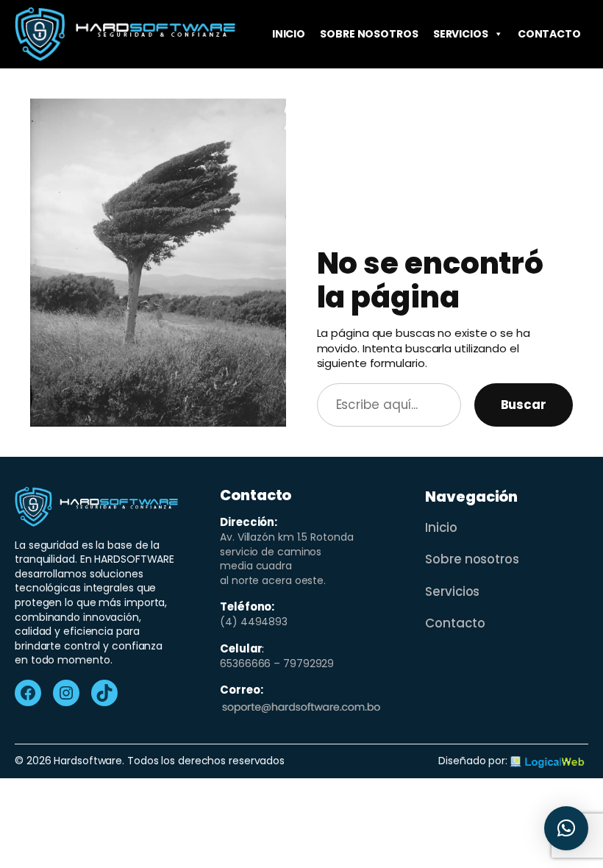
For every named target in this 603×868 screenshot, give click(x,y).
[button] (566, 828)
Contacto (549, 33)
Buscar (523, 404)
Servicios (460, 33)
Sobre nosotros (369, 33)
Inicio (288, 33)
